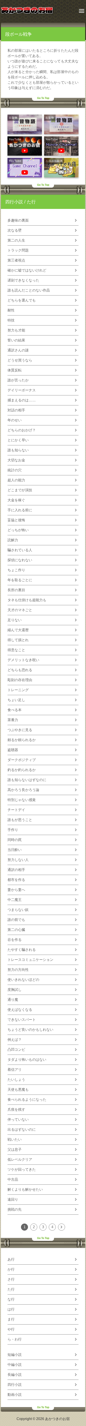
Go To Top (43, 98)
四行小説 (14, 201)
